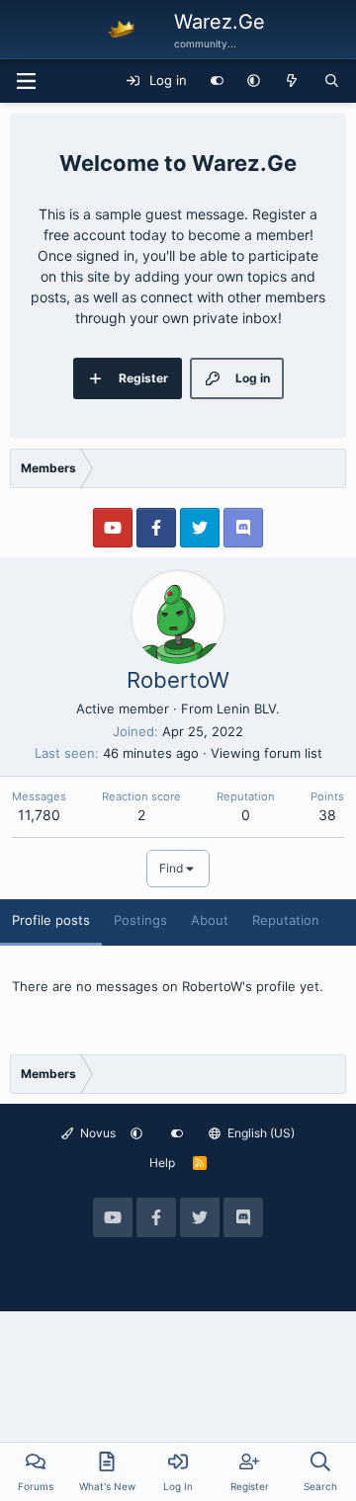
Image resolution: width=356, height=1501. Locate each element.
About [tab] (209, 920)
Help (162, 1162)
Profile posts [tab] (51, 920)
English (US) (259, 1133)
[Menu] (25, 81)
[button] (253, 81)
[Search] (332, 81)
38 (327, 814)
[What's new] (292, 81)
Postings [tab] (140, 920)
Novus (96, 1133)
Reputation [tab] (285, 920)
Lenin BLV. (248, 708)
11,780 (39, 814)
